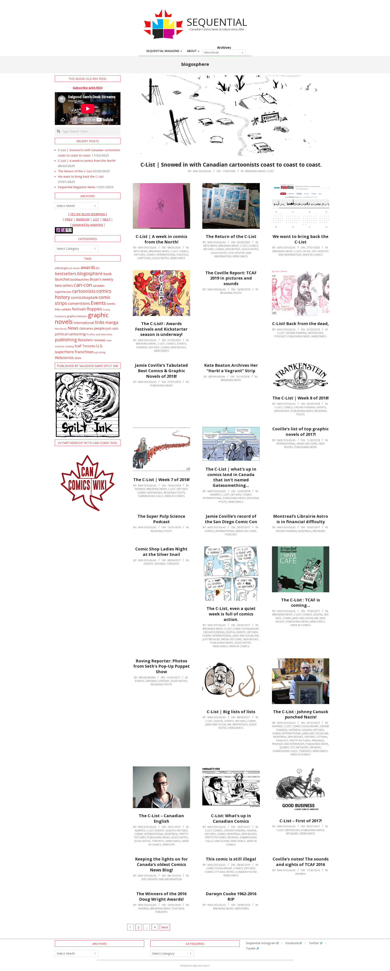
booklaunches (79, 279)
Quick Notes (160, 258)
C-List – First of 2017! (301, 820)
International (166, 254)
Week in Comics (312, 254)
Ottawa (322, 737)
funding (141, 347)
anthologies (61, 268)
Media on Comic (307, 443)
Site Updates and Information (161, 879)
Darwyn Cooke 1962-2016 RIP (231, 896)
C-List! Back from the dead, (300, 323)
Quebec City (287, 747)
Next (164, 927)
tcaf (78, 345)
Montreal (305, 531)
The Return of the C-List (231, 236)
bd (97, 268)
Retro (230, 872)
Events (181, 343)
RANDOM (82, 219)
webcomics (177, 258)
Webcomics (64, 357)
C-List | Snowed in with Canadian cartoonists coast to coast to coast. (231, 164)
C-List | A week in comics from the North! (161, 239)
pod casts (112, 328)
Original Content (157, 681)
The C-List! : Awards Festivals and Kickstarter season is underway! (161, 329)
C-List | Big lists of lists (231, 711)
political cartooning (70, 334)
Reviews (315, 747)
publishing (66, 340)
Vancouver (221, 841)
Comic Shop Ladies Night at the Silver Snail (161, 551)
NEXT (106, 219)
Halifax (307, 730)
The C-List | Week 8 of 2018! (300, 398)
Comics (184, 251)
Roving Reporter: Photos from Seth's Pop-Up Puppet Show (161, 666)
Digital (230, 632)
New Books (232, 249)
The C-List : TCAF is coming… (300, 602)
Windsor (168, 844)
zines (78, 358)
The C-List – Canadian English (161, 818)
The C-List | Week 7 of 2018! (161, 479)
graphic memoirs (77, 316)
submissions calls (150, 496)
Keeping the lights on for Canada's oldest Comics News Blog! (161, 864)
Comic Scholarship (246, 628)
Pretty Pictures (300, 740)
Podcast (280, 336)
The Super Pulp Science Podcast (161, 518)
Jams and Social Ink (246, 635)
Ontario (160, 563)
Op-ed (306, 251)
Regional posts (231, 293)
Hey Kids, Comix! (144, 254)
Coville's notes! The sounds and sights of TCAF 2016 (301, 861)
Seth (109, 340)
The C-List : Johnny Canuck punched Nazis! (300, 714)
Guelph (171, 830)
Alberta (140, 830)
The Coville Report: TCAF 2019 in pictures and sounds (231, 278)
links (99, 322)
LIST (96, 219)
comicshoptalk (84, 297)
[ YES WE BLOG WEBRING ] (87, 214)
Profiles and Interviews (288, 744)
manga (111, 322)
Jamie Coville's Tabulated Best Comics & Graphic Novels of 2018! (161, 370)
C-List (270, 171)
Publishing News (298, 336)
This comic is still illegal (231, 859)
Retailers (319, 531)
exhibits (66, 309)
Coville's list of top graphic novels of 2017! (300, 431)
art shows (74, 268)
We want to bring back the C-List (300, 239)
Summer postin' (246, 872)
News (73, 328)
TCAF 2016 (178, 908)
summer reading (64, 346)
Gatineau (295, 730)
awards (88, 267)
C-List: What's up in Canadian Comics (231, 818)
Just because (211, 639)
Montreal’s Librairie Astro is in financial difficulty (300, 518)
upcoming (99, 352)
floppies (94, 309)
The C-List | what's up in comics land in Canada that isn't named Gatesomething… (231, 477)
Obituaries (242, 908)
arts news (140, 251)
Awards (140, 489)
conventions (79, 303)
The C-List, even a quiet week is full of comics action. (231, 614)
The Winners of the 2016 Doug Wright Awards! (161, 896)
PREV (69, 219)
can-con (83, 284)
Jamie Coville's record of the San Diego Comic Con (231, 518)
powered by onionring (87, 224)
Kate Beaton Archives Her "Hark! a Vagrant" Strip (231, 367)
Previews (318, 740)
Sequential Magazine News (76, 187)
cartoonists (83, 291)
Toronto (173, 563)
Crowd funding (296, 333)
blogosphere (90, 273)
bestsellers (65, 273)
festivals (79, 309)
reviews (100, 340)
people (99, 328)
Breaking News (255, 171)
